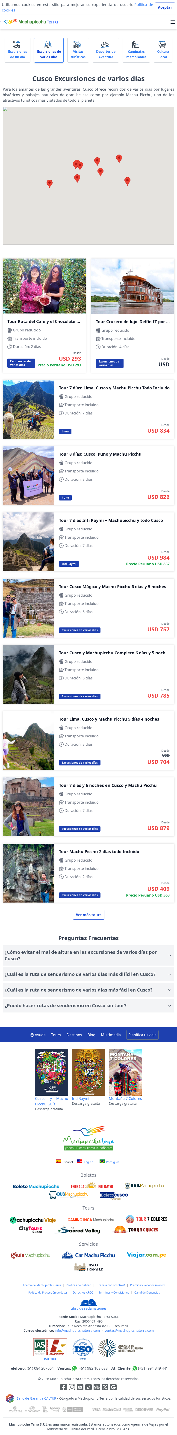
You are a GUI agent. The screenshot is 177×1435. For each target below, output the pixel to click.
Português (112, 1162)
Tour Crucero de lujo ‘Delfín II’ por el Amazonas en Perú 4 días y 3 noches (132, 316)
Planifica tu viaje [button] (142, 1034)
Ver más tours (88, 914)
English (88, 1162)
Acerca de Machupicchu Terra (42, 1285)
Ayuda (40, 1034)
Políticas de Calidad (78, 1285)
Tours (56, 1034)
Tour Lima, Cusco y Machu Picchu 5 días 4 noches (88, 740)
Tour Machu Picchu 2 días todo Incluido (88, 873)
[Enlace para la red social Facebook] (63, 1387)
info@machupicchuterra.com (77, 1330)
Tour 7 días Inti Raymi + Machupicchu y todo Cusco (88, 541)
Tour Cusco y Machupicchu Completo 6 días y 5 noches (88, 674)
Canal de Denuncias (147, 1292)
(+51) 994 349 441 (153, 1368)
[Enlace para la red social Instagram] (72, 1387)
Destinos (74, 1034)
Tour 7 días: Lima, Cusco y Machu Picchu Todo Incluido (88, 409)
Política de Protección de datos (48, 1292)
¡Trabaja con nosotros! (111, 1285)
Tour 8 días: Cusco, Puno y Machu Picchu (88, 475)
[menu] (173, 22)
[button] (100, 172)
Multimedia (111, 1034)
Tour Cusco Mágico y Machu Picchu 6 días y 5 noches (88, 608)
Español (68, 1162)
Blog (91, 1034)
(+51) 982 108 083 (93, 1368)
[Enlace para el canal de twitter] (105, 1387)
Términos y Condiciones (114, 1292)
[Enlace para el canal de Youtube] (81, 1387)
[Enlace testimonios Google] (113, 1387)
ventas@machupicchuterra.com (129, 1330)
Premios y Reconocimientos (147, 1285)
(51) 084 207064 (40, 1368)
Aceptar (165, 7)
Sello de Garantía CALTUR (36, 1398)
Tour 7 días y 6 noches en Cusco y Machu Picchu (88, 806)
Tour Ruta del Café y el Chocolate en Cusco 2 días (44, 316)
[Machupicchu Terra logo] (29, 22)
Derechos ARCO (83, 1292)
